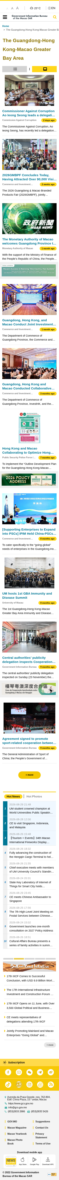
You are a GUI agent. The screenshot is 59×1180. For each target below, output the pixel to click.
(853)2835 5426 (39, 1111)
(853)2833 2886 (16, 1111)
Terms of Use (43, 1143)
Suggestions (42, 1121)
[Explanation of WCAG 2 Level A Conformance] (52, 1174)
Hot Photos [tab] (34, 796)
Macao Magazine (16, 1127)
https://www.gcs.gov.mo (20, 1103)
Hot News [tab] (13, 796)
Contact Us (41, 1127)
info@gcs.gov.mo (17, 1107)
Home (5, 26)
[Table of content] (4, 17)
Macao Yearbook (17, 1134)
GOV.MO (12, 1121)
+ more (50, 1045)
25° (37, 8)
